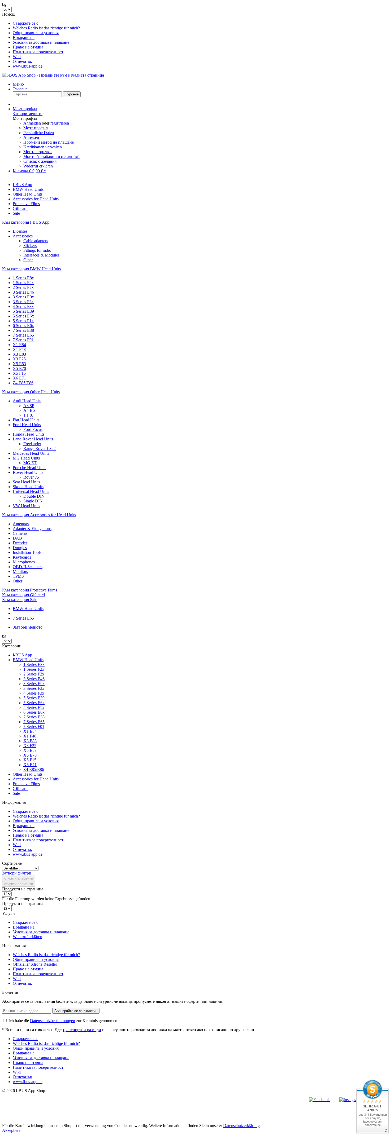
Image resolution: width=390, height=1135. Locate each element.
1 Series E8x (23, 278)
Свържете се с (25, 23)
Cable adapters (35, 241)
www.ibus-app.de (27, 66)
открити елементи (18, 878)
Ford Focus (32, 429)
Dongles (20, 547)
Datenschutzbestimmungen (52, 1020)
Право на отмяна (28, 47)
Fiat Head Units (26, 420)
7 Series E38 (23, 330)
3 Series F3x (23, 301)
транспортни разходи (82, 1029)
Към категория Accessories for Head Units (39, 515)
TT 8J (28, 415)
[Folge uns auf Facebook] (319, 1099)
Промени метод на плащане (48, 142)
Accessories (23, 236)
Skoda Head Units (28, 486)
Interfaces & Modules (41, 255)
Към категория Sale (19, 599)
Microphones (24, 562)
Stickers (30, 245)
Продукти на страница (22, 889)
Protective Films (26, 783)
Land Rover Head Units (33, 439)
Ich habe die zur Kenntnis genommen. (63, 1020)
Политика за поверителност (38, 52)
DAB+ (18, 538)
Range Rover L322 (39, 448)
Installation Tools (27, 552)
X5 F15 (19, 373)
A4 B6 (29, 410)
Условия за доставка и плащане (41, 42)
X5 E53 (19, 363)
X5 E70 (19, 368)
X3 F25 (19, 359)
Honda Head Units (28, 434)
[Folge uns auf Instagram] (349, 1099)
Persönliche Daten (38, 132)
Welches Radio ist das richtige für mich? (46, 28)
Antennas (21, 524)
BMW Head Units (28, 659)
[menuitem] (200, 23)
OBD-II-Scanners (27, 566)
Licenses (20, 231)
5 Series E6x (23, 316)
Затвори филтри (16, 873)
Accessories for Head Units (36, 779)
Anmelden (32, 123)
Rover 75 (31, 477)
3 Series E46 (23, 292)
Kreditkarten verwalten (42, 147)
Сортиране (12, 863)
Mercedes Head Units (31, 453)
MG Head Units (26, 458)
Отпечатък (22, 61)
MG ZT (30, 463)
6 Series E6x (23, 325)
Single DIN (33, 501)
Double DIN (34, 496)
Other (28, 260)
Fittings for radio (37, 250)
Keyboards (22, 557)
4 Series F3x (23, 306)
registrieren (59, 123)
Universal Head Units (31, 491)
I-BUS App (22, 655)
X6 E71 (19, 378)
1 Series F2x (23, 282)
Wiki (17, 56)
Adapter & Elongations (32, 528)
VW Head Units (26, 506)
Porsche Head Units (29, 467)
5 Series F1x (23, 321)
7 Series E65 (23, 335)
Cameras (20, 533)
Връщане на (23, 37)
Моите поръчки (37, 151)
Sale (16, 793)
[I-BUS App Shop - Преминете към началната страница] (53, 75)
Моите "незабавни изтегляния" (51, 156)
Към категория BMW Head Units (31, 269)
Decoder (20, 543)
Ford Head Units (27, 424)
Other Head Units (27, 774)
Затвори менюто (27, 113)
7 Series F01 (23, 340)
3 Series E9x (23, 297)
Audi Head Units (27, 401)
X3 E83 (19, 354)
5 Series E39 (23, 311)
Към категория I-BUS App (25, 222)
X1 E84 (19, 344)
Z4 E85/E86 (23, 383)
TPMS (18, 576)
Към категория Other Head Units (31, 392)
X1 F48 (19, 349)
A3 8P (28, 405)
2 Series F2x (23, 287)
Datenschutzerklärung (241, 1125)
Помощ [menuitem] (41, 40)
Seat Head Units (26, 482)
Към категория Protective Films (29, 590)
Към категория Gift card (23, 595)
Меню (18, 84)
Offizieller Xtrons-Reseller (35, 964)
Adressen (31, 137)
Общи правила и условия (36, 32)
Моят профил (35, 128)
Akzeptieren (12, 1130)
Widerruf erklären (38, 166)
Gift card (20, 788)
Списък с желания (40, 161)
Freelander (32, 443)
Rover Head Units (28, 472)
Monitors (20, 571)
